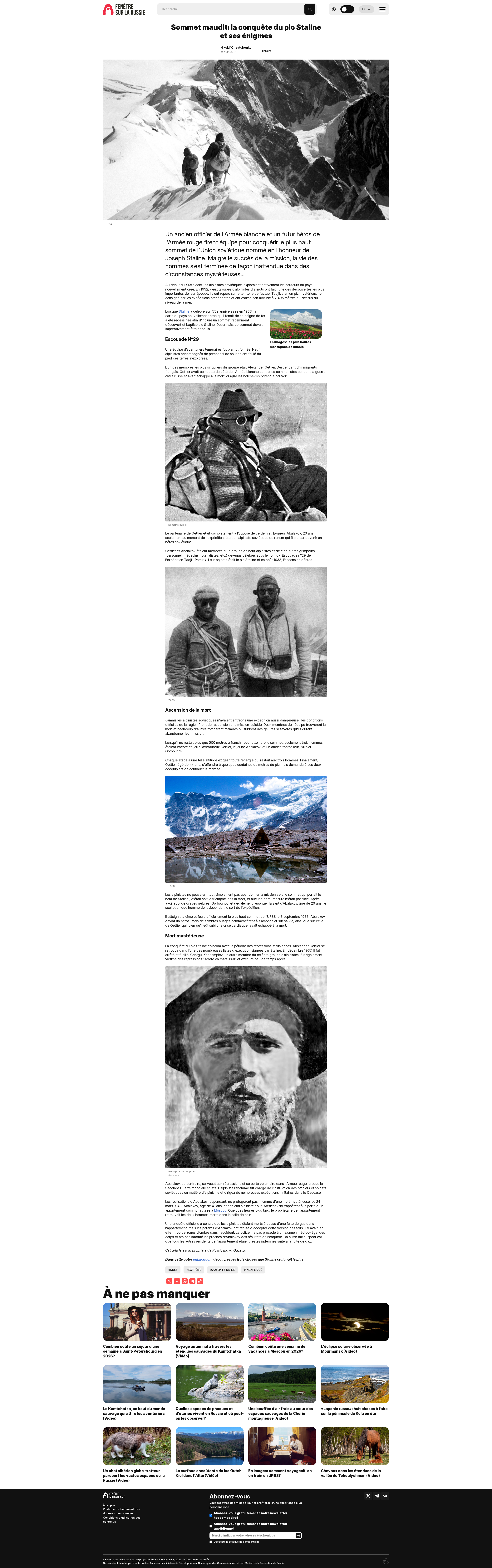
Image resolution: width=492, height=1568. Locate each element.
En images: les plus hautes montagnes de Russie (290, 344)
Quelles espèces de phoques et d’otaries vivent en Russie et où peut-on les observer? (210, 1413)
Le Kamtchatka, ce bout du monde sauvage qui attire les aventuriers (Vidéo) (134, 1413)
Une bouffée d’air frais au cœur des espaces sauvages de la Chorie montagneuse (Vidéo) (280, 1413)
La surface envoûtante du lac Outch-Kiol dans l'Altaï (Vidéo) (209, 1473)
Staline (184, 311)
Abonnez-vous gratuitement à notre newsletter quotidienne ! (250, 1526)
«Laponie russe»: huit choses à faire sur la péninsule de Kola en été (354, 1411)
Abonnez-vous (229, 1496)
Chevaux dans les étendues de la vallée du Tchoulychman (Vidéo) (351, 1473)
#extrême (194, 1269)
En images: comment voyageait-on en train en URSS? (280, 1473)
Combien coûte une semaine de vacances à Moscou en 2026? (276, 1349)
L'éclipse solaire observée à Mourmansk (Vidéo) (346, 1349)
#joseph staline (222, 1269)
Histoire (266, 50)
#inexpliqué (253, 1269)
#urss (172, 1269)
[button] (301, 7)
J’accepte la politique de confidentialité (236, 1541)
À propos (109, 1505)
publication (202, 1259)
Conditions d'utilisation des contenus (121, 1519)
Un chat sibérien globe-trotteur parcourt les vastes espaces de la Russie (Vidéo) (134, 1475)
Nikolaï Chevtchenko (236, 47)
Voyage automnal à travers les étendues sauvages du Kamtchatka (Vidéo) (208, 1351)
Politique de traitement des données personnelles (121, 1511)
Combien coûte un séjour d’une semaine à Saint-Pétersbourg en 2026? (132, 1351)
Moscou (220, 1210)
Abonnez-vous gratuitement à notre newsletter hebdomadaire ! (250, 1515)
